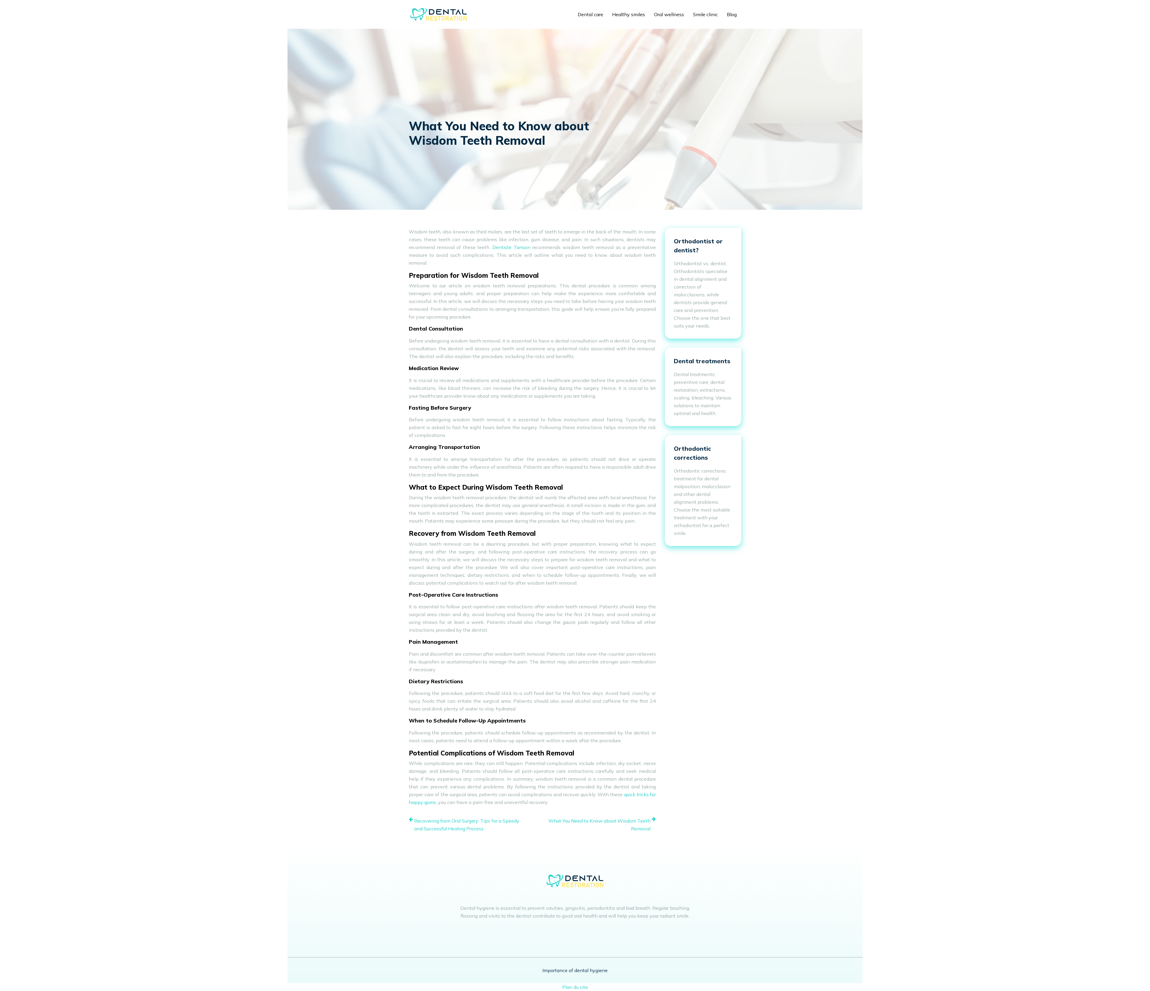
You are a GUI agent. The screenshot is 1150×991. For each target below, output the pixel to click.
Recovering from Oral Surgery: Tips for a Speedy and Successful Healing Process (466, 825)
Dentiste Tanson (511, 247)
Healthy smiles (628, 14)
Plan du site (575, 987)
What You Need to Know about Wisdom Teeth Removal (599, 825)
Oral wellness (669, 14)
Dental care (590, 14)
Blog (732, 14)
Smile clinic (705, 14)
